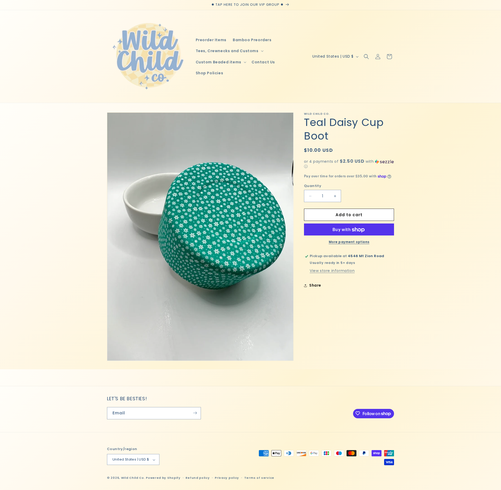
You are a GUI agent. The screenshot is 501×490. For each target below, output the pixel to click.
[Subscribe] (195, 413)
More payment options (349, 242)
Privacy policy (227, 478)
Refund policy (198, 478)
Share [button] (315, 285)
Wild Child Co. (133, 478)
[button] (229, 50)
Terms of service (259, 478)
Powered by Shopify (163, 478)
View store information (332, 271)
